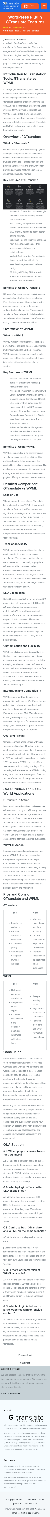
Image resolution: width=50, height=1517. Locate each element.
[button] (30, 6)
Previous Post (25, 1355)
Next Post (25, 1363)
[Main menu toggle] (44, 6)
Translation (10, 39)
